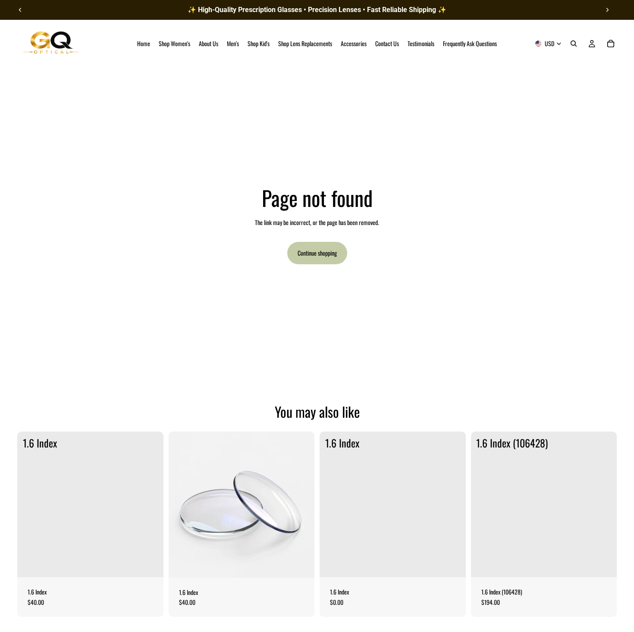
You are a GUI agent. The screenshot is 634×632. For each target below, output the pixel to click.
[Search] (573, 43)
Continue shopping (317, 252)
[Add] (150, 564)
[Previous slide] (20, 9)
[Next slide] (607, 9)
